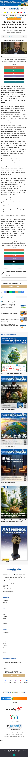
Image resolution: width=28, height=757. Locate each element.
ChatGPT (14, 70)
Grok (14, 78)
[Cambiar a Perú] (21, 12)
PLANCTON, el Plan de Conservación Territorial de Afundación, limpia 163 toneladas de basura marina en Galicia (10, 306)
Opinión (7, 17)
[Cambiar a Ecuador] (14, 12)
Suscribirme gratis (14, 286)
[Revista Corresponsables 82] (14, 465)
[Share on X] (7, 37)
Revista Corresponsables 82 (8, 482)
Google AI (14, 73)
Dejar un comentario (21, 296)
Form (1, 740)
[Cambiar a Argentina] (1, 12)
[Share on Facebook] (5, 37)
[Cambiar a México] (18, 12)
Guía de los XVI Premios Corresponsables (11, 562)
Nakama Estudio (10, 734)
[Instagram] (15, 682)
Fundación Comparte (7, 122)
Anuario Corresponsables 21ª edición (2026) (11, 373)
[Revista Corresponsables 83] (14, 429)
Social (16, 17)
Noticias (22, 305)
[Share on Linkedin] (13, 292)
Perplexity (14, 81)
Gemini (14, 76)
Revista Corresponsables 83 (8, 446)
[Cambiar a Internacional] (24, 12)
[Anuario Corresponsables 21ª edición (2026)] (14, 354)
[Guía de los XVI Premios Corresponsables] (14, 543)
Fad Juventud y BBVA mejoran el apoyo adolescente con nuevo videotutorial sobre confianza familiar (9, 326)
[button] (9, 37)
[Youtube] (20, 682)
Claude (14, 67)
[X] (10, 682)
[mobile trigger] (2, 9)
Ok (14, 755)
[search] (22, 9)
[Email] (16, 292)
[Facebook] (5, 682)
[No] (26, 753)
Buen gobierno (20, 17)
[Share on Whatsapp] (10, 292)
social (3, 102)
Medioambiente (11, 17)
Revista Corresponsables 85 (8, 409)
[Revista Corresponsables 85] (14, 392)
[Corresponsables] (14, 8)
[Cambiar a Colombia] (11, 12)
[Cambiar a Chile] (8, 12)
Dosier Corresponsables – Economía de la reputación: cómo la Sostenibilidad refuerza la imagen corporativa (14, 521)
